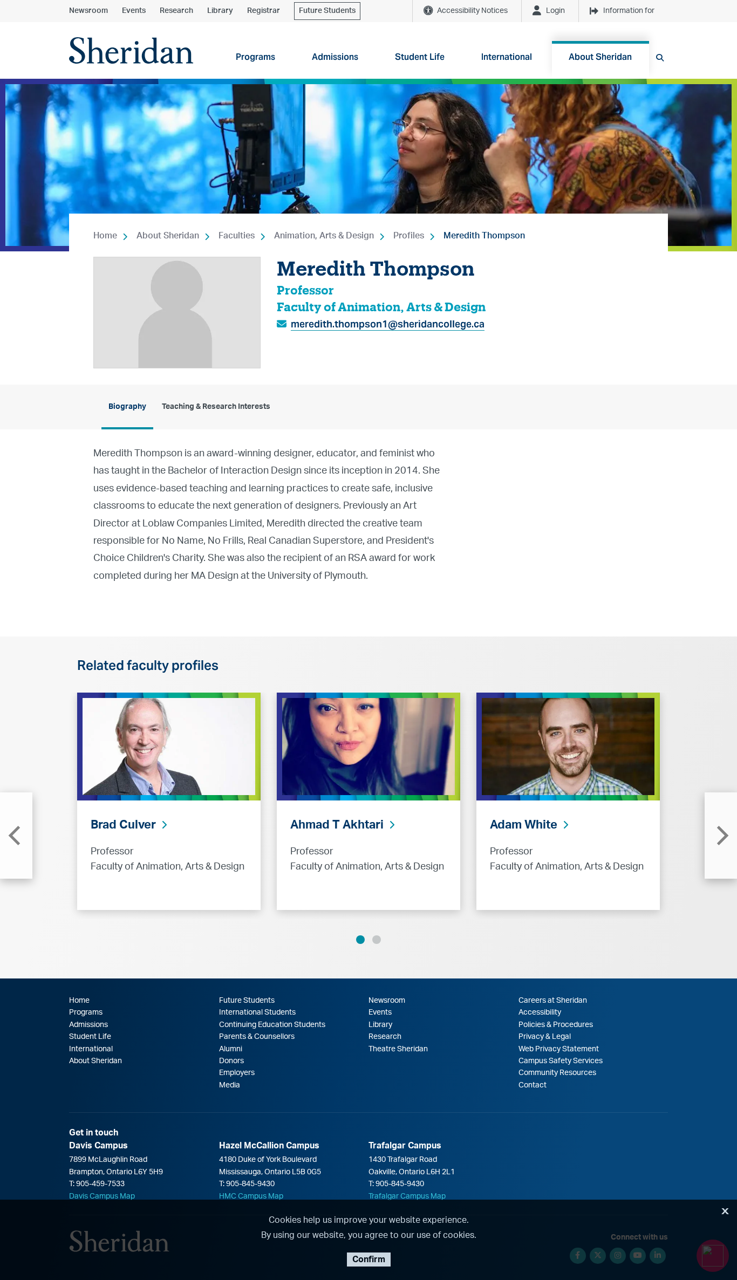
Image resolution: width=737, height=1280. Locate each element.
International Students (257, 1012)
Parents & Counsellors (257, 1037)
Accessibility (539, 1012)
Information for (628, 11)
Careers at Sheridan (552, 1000)
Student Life (90, 1037)
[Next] (721, 835)
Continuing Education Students (272, 1025)
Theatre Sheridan (398, 1049)
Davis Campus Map (102, 1196)
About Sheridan (168, 235)
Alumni (230, 1049)
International (91, 1049)
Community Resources (557, 1073)
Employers (237, 1073)
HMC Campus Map (251, 1196)
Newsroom (88, 11)
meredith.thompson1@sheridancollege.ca (387, 324)
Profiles (408, 235)
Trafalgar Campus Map (407, 1196)
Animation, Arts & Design (324, 235)
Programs (86, 1012)
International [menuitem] (506, 57)
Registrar (263, 11)
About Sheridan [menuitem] (600, 57)
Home (105, 235)
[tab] (127, 407)
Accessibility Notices (472, 11)
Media (229, 1085)
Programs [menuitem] (255, 57)
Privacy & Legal (544, 1037)
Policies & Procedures (555, 1025)
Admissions (88, 1025)
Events (134, 11)
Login (555, 11)
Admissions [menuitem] (335, 57)
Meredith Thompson (484, 235)
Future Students (327, 11)
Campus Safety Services (560, 1061)
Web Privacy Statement (558, 1049)
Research (176, 11)
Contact (532, 1085)
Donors (231, 1061)
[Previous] (16, 835)
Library (220, 11)
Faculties (237, 235)
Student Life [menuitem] (420, 57)
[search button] (660, 58)
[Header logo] (131, 50)
